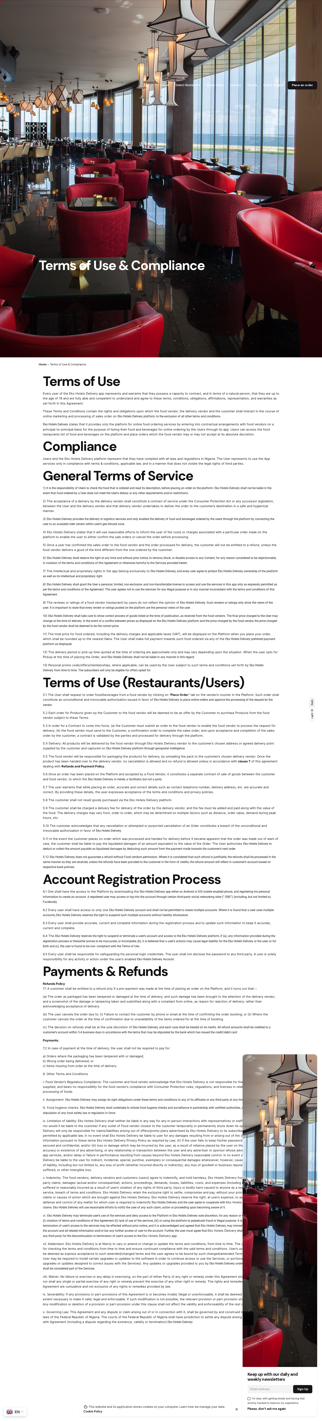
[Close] (236, 1409)
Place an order (302, 85)
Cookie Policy (92, 1411)
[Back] (10, 180)
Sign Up (302, 1389)
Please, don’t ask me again (266, 1409)
